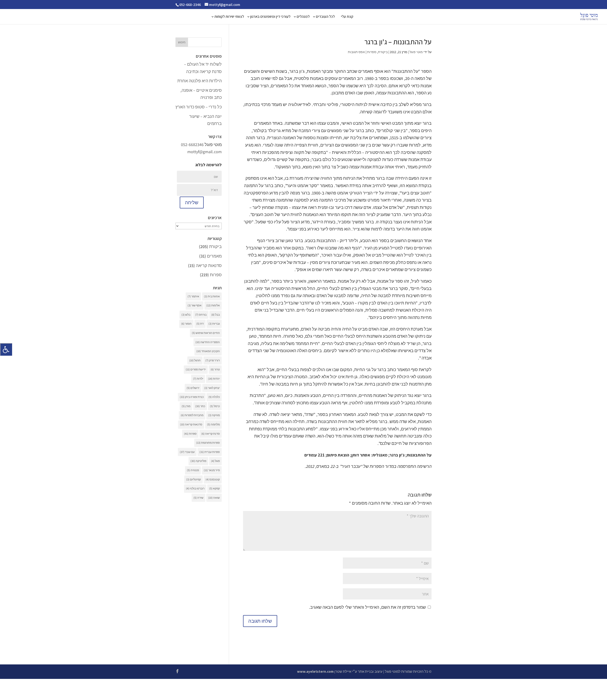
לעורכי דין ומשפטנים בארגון (270, 17)
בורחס (201, 314)
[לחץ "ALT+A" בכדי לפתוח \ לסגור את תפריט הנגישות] (6, 349)
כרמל (215, 406)
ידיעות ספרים (196, 369)
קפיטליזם (193, 479)
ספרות (371, 52)
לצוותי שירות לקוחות (229, 17)
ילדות (198, 378)
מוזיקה (214, 415)
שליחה (191, 202)
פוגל (215, 461)
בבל (215, 314)
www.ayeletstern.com (315, 671)
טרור (215, 369)
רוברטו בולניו (195, 488)
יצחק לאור (212, 388)
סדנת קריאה (210, 433)
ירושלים (193, 388)
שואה (214, 497)
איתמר (193, 296)
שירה (198, 497)
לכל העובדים (325, 17)
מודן (186, 406)
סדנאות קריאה (209, 265)
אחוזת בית (212, 296)
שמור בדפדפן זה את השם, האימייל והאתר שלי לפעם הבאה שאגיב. (367, 607)
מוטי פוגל (416, 52)
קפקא (214, 488)
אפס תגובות (356, 52)
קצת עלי (347, 17)
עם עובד (187, 452)
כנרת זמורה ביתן (192, 397)
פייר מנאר (212, 470)
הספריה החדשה (207, 342)
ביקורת (383, 52)
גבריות (214, 323)
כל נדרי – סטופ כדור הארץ (198, 107)
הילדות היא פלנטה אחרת (199, 80)
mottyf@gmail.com (204, 151)
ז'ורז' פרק (212, 360)
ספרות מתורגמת (208, 442)
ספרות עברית (209, 452)
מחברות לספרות (192, 415)
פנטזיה (193, 470)
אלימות (213, 305)
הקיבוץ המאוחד (208, 351)
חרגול (195, 360)
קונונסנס (213, 479)
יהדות (214, 378)
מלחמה (213, 424)
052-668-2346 (190, 4)
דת (200, 323)
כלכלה (214, 397)
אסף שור (195, 305)
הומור (186, 323)
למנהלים (303, 17)
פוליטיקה (198, 461)
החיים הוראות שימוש (206, 333)
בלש (185, 314)
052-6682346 (192, 144)
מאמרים (214, 256)
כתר (200, 406)
